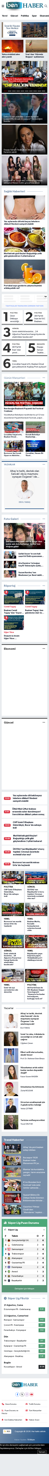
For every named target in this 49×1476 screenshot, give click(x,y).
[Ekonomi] (44, 649)
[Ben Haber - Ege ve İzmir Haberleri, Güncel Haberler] (24, 6)
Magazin (41, 344)
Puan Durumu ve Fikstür (10, 1412)
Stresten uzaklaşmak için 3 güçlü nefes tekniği (33, 1103)
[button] (5, 76)
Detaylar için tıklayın (24, 1289)
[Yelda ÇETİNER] (11, 1105)
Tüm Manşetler (35, 1411)
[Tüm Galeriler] (44, 519)
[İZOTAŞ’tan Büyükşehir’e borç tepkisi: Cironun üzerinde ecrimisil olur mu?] (36, 877)
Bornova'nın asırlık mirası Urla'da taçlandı (12, 924)
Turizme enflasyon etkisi (33, 1120)
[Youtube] (31, 1394)
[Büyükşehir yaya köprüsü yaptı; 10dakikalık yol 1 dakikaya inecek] (36, 941)
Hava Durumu (10, 1404)
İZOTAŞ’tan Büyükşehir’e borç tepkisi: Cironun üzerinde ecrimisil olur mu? (28, 852)
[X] (22, 1394)
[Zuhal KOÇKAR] (11, 1089)
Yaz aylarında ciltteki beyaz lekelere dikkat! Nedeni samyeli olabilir (27, 798)
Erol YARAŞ (24, 502)
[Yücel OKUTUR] (11, 1122)
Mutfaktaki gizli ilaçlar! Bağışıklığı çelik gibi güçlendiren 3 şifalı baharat (27, 838)
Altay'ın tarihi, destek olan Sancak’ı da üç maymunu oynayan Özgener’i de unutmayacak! (24, 474)
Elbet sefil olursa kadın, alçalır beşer (32, 1053)
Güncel (14, 16)
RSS (8, 1431)
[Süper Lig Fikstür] (44, 1298)
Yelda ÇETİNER (27, 1109)
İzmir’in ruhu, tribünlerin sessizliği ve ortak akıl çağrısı (32, 1037)
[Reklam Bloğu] (24, 30)
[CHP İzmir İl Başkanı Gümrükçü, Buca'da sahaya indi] (13, 877)
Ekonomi (44, 16)
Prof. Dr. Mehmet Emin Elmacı (33, 1059)
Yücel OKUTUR (27, 1124)
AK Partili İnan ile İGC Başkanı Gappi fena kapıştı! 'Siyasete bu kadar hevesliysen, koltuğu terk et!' (40, 319)
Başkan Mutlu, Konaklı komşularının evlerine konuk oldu (34, 926)
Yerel (4, 16)
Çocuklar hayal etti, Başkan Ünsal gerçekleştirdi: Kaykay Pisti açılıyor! (29, 365)
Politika (25, 16)
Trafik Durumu (34, 1404)
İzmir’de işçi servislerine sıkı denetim (11, 990)
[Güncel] (44, 723)
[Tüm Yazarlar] (44, 464)
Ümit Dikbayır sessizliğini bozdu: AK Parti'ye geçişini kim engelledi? (15, 319)
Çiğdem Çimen (27, 1043)
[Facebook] (17, 1394)
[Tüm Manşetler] (44, 378)
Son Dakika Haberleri (13, 1420)
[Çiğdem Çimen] (11, 1039)
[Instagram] (27, 1394)
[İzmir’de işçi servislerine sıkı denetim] (13, 975)
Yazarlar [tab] (9, 464)
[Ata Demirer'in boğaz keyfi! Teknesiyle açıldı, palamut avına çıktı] (10, 564)
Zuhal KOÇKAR (27, 1091)
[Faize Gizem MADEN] (11, 1072)
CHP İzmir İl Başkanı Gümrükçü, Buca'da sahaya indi (27, 825)
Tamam (41, 1452)
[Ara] (46, 6)
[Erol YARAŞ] (24, 489)
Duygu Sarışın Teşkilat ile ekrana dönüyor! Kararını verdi (41, 350)
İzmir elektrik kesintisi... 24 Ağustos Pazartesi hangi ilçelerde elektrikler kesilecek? (28, 334)
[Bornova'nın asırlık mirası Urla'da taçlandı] (13, 909)
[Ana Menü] (3, 6)
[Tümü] (44, 586)
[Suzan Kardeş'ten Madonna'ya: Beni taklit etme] (10, 574)
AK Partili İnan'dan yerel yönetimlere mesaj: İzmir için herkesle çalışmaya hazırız (18, 350)
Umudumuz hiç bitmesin (32, 1087)
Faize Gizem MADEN (29, 1077)
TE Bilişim (31, 1440)
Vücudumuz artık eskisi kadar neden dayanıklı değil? (32, 1070)
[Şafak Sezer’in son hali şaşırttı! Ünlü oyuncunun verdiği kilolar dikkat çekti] (10, 555)
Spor (34, 16)
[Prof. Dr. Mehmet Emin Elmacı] (11, 1055)
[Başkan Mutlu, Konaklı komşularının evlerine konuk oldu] (36, 909)
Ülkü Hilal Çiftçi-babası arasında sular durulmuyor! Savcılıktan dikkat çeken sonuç (28, 812)
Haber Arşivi (34, 1420)
